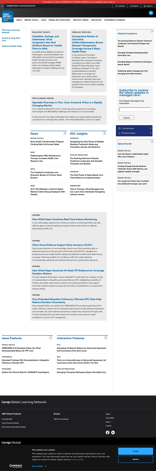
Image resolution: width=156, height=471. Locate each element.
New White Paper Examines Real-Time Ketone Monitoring (64, 219)
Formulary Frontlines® (60, 20)
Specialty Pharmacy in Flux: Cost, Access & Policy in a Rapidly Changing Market (67, 103)
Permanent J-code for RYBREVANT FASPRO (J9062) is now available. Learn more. (78, 1)
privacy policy (77, 459)
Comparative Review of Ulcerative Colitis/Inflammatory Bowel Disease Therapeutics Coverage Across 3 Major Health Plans (87, 43)
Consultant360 (7, 419)
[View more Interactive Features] (106, 338)
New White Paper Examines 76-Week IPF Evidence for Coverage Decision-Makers (68, 272)
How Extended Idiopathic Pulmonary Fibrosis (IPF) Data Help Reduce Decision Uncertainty (66, 300)
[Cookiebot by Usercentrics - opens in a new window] (15, 466)
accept (135, 451)
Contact (108, 425)
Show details (37, 466)
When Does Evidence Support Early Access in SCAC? (62, 244)
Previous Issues (128, 132)
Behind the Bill (32, 20)
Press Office (110, 418)
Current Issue (128, 128)
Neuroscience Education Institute (14, 427)
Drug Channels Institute (10, 423)
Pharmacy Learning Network (11, 31)
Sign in (108, 422)
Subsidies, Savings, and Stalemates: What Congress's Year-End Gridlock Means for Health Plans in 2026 (47, 42)
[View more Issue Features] (51, 338)
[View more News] (65, 133)
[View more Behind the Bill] (152, 142)
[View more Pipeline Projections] (152, 31)
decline (136, 459)
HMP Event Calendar (61, 419)
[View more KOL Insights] (104, 133)
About (108, 414)
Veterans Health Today (12, 46)
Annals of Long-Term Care (11, 39)
